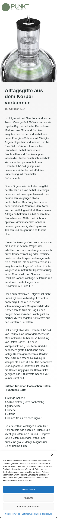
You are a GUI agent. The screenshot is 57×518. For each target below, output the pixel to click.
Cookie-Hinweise (12, 514)
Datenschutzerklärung (31, 514)
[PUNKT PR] (15, 7)
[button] (52, 454)
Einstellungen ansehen (28, 506)
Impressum (47, 514)
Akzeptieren (28, 489)
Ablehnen (28, 498)
